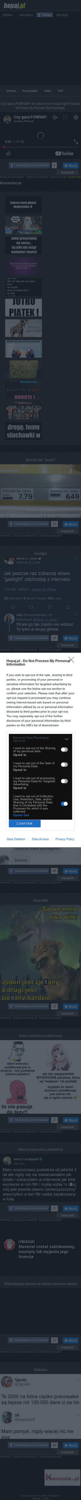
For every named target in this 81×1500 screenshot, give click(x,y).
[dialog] (40, 750)
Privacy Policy (65, 839)
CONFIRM (25, 823)
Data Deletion (16, 839)
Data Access (40, 839)
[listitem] (40, 739)
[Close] (72, 661)
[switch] (64, 749)
